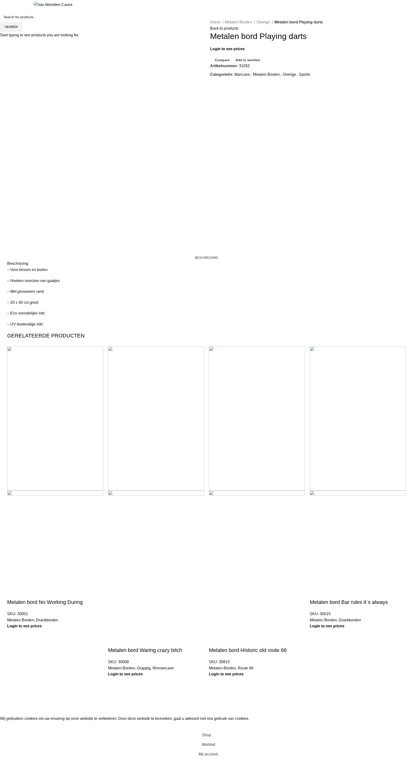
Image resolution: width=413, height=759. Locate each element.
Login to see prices (24, 626)
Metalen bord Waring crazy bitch (145, 650)
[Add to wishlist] (39, 593)
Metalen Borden (20, 620)
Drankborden (47, 620)
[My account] (407, 5)
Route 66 (245, 668)
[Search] (5, 5)
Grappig (144, 668)
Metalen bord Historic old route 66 (248, 650)
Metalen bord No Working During (45, 602)
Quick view (26, 593)
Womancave (163, 668)
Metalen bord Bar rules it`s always (349, 602)
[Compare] (13, 593)
